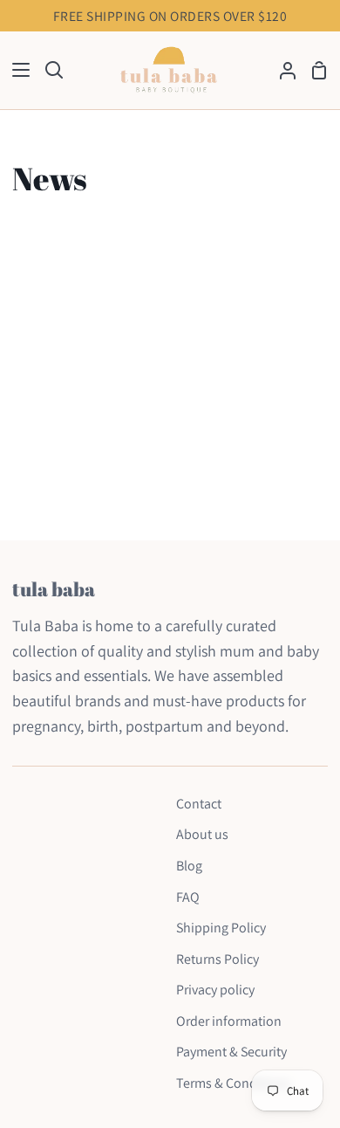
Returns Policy (217, 959)
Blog (189, 865)
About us (202, 834)
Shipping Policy (221, 927)
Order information (229, 1021)
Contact (198, 803)
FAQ (188, 897)
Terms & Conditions (233, 1083)
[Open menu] (15, 69)
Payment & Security (231, 1051)
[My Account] (280, 70)
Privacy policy (215, 989)
